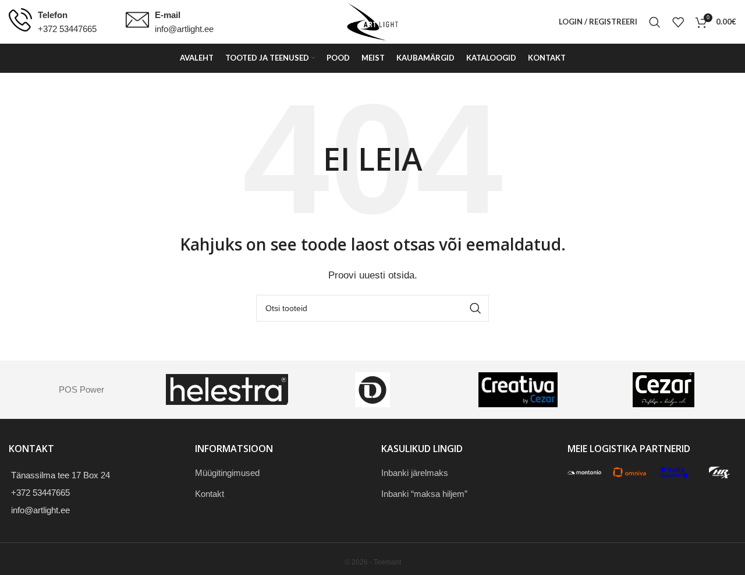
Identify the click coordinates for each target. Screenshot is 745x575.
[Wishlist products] (678, 22)
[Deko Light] (372, 390)
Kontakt (209, 494)
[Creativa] (518, 390)
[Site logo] (372, 21)
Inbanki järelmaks (414, 473)
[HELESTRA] (227, 390)
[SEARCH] (475, 308)
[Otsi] (654, 22)
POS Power (81, 389)
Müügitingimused (227, 473)
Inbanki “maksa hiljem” (424, 494)
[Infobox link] (53, 22)
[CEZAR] (663, 390)
